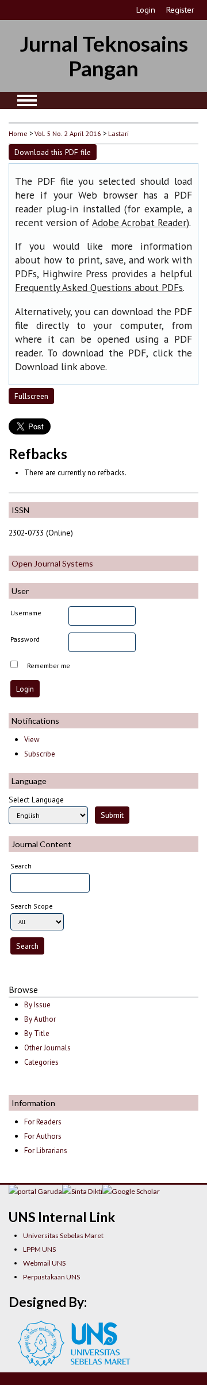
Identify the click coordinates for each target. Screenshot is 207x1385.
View (31, 739)
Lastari (118, 133)
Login (145, 10)
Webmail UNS (44, 1263)
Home (18, 133)
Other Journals (47, 1048)
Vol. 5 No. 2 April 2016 (67, 133)
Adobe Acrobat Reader (139, 222)
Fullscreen (31, 396)
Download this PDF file (52, 152)
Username (25, 612)
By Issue (37, 1005)
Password (25, 639)
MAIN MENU (27, 100)
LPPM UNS (39, 1249)
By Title (36, 1033)
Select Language (36, 799)
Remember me (48, 665)
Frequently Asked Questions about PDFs (99, 287)
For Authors (43, 1136)
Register (180, 10)
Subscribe (39, 754)
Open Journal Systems (52, 563)
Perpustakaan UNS (51, 1277)
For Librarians (45, 1150)
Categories (41, 1062)
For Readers (43, 1122)
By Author (40, 1019)
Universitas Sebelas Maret (63, 1235)
